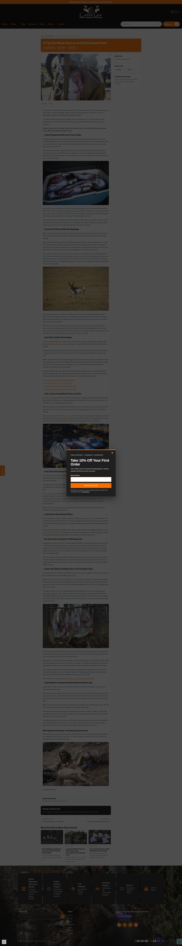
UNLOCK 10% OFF (91, 485)
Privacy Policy (85, 492)
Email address (75, 475)
